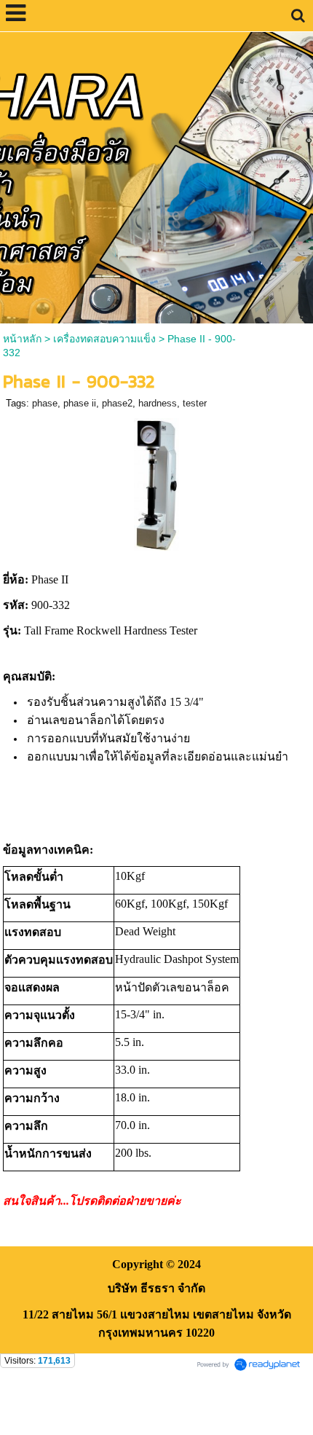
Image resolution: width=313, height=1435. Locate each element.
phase (45, 403)
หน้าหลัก (22, 339)
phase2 (117, 403)
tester (195, 403)
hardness (157, 403)
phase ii (79, 403)
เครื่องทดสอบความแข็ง (104, 339)
